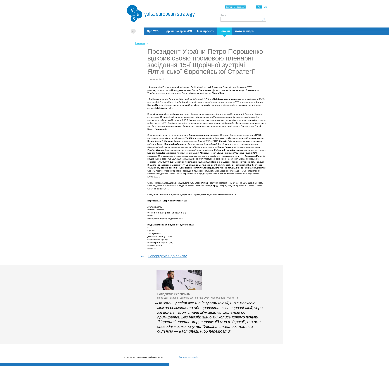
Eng (265, 7)
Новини (224, 31)
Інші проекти (205, 31)
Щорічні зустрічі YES (178, 31)
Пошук (223, 15)
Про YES (152, 31)
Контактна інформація (235, 7)
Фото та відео (244, 31)
